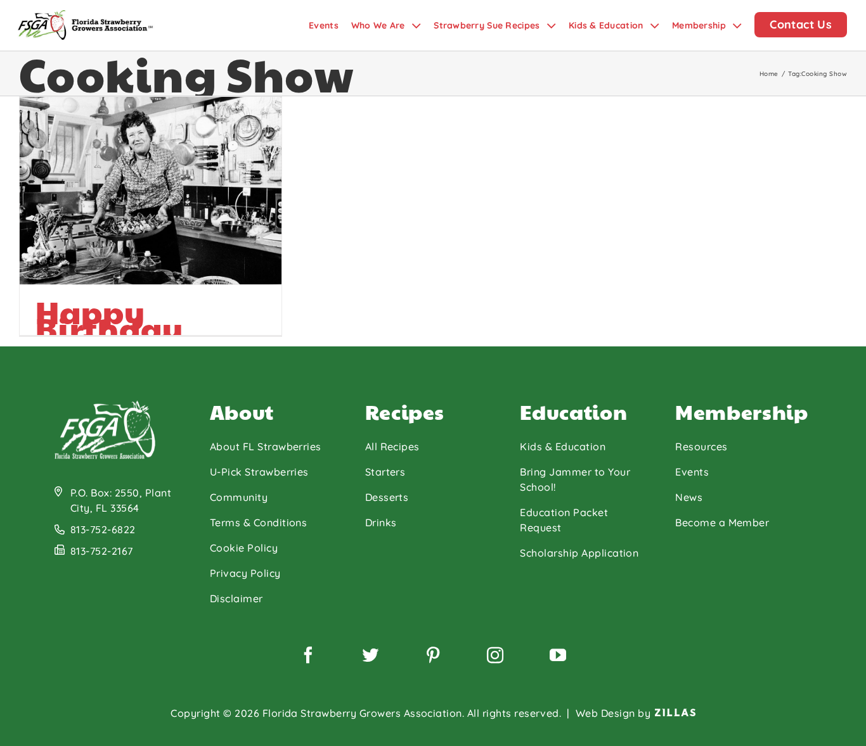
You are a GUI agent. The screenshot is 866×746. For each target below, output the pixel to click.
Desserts (387, 497)
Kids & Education (562, 446)
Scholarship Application (579, 553)
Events (692, 471)
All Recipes (392, 446)
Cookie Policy (244, 547)
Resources (701, 446)
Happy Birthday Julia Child (120, 328)
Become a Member (722, 522)
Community (239, 497)
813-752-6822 (103, 529)
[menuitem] (330, 25)
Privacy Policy (245, 573)
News (688, 497)
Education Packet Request (564, 520)
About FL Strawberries (265, 446)
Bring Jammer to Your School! (575, 479)
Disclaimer (236, 598)
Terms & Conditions (258, 522)
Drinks (381, 522)
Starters (385, 471)
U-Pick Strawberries (259, 471)
